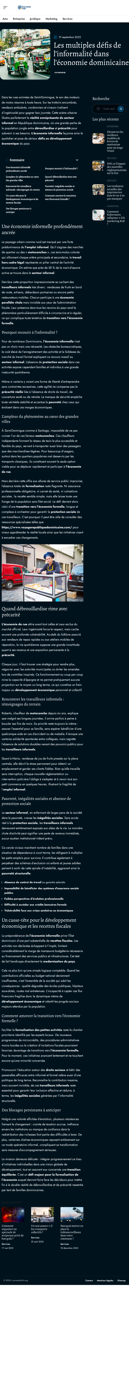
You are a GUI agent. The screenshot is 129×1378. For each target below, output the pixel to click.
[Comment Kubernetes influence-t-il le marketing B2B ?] (98, 215)
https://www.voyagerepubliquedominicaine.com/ (37, 527)
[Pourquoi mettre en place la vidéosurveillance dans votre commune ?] (71, 1214)
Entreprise (60, 72)
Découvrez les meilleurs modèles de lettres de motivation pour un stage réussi (115, 141)
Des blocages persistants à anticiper (18, 210)
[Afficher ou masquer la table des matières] (51, 160)
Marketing (113, 206)
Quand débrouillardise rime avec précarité (61, 178)
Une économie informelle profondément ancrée (18, 169)
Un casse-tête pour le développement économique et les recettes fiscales (22, 199)
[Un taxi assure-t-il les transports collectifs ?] (42, 1214)
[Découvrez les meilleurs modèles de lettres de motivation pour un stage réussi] (98, 138)
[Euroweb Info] (24, 7)
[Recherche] (123, 7)
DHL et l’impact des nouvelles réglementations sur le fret (116, 168)
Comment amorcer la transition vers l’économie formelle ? (60, 197)
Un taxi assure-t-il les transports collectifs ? (41, 1229)
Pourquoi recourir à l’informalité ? (61, 168)
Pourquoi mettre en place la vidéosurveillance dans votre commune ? (71, 1232)
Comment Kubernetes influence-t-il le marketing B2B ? (116, 218)
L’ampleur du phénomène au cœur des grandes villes (22, 178)
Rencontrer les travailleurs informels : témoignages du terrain (23, 188)
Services (6, 1244)
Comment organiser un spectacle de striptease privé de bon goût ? (13, 1232)
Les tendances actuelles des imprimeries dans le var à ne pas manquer (116, 192)
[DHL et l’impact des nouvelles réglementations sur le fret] (98, 165)
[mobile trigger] (6, 7)
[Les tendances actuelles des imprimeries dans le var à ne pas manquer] (98, 189)
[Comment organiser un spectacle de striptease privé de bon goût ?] (13, 1214)
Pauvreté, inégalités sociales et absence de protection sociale (60, 188)
